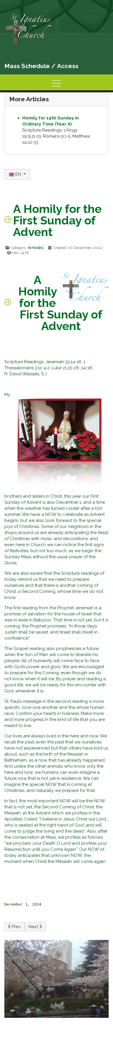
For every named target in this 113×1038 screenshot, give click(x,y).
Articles (35, 248)
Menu (56, 83)
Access (68, 66)
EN (18, 174)
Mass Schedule (27, 66)
